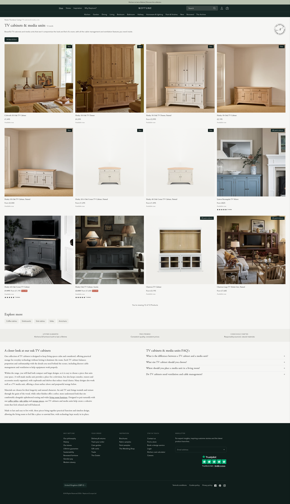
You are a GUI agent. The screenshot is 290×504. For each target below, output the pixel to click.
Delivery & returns (98, 438)
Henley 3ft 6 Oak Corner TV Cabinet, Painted (91, 199)
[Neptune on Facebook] (215, 486)
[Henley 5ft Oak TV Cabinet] (251, 78)
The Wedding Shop (127, 449)
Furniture (13, 20)
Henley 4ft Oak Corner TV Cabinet (17, 287)
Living (19, 20)
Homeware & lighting (154, 14)
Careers (150, 455)
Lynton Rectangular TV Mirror (227, 199)
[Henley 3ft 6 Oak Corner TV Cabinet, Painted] (109, 162)
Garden (96, 14)
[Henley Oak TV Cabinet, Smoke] (109, 250)
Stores (68, 8)
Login (149, 449)
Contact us (151, 438)
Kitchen (87, 14)
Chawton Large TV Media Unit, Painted (231, 287)
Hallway (141, 14)
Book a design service (156, 445)
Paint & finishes (172, 14)
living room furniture (58, 397)
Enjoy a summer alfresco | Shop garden (145, 2)
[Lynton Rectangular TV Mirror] (251, 162)
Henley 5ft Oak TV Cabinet (227, 115)
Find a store (152, 442)
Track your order (97, 442)
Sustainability (68, 452)
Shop (61, 8)
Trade (93, 452)
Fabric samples (125, 442)
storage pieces (38, 401)
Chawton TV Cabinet (153, 287)
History (66, 442)
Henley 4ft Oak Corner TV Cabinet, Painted (161, 199)
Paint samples (124, 445)
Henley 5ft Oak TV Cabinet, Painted (17, 199)
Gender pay (68, 459)
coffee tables (13, 401)
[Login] (221, 8)
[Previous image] (7, 78)
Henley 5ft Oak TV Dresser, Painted (158, 115)
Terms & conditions (180, 485)
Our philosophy (69, 438)
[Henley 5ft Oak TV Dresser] (109, 78)
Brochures (123, 438)
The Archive (201, 14)
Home (6, 20)
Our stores (67, 445)
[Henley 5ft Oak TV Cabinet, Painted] (39, 162)
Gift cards (95, 449)
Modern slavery (69, 462)
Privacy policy (207, 485)
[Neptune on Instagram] (224, 486)
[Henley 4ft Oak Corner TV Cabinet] (39, 250)
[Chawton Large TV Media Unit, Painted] (251, 250)
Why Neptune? (91, 8)
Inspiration (78, 8)
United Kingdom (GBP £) (74, 485)
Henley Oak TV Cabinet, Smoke (86, 287)
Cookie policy (194, 485)
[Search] (214, 8)
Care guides (96, 445)
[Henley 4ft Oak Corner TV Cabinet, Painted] (180, 162)
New (182, 14)
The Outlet (95, 455)
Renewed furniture (70, 455)
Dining (104, 14)
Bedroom (120, 14)
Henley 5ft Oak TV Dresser (85, 115)
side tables (23, 401)
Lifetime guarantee (70, 449)
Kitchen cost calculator (156, 452)
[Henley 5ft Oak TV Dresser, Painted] (180, 78)
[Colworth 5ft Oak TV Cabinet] (39, 78)
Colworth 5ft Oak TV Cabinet (15, 115)
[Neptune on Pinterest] (220, 486)
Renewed (190, 14)
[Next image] (70, 78)
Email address (182, 447)
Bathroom (131, 14)
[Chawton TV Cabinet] (180, 250)
